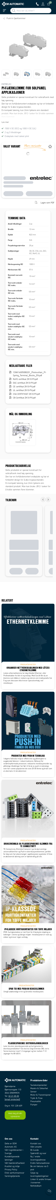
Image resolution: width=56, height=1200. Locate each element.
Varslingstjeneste (12, 1176)
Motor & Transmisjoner (40, 1095)
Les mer (5, 122)
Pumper (33, 1104)
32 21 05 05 (13, 1096)
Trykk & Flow (36, 1098)
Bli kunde (34, 1150)
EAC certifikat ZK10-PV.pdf (25, 383)
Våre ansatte (36, 1146)
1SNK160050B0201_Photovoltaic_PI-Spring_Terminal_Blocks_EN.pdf (29, 374)
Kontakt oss (35, 1143)
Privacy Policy (11, 1169)
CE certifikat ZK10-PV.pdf (24, 386)
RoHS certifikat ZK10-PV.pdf (25, 379)
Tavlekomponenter (38, 1085)
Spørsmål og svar (38, 1153)
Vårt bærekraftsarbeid (14, 1163)
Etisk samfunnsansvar (14, 1172)
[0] (48, 4)
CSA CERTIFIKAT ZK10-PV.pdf (26, 394)
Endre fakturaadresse (40, 1163)
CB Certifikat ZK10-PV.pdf (24, 397)
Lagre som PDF (47, 202)
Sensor (33, 1091)
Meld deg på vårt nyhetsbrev (15, 1115)
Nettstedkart (35, 1186)
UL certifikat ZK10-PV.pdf (24, 390)
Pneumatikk (35, 1101)
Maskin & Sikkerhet (39, 1088)
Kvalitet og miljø (12, 1166)
